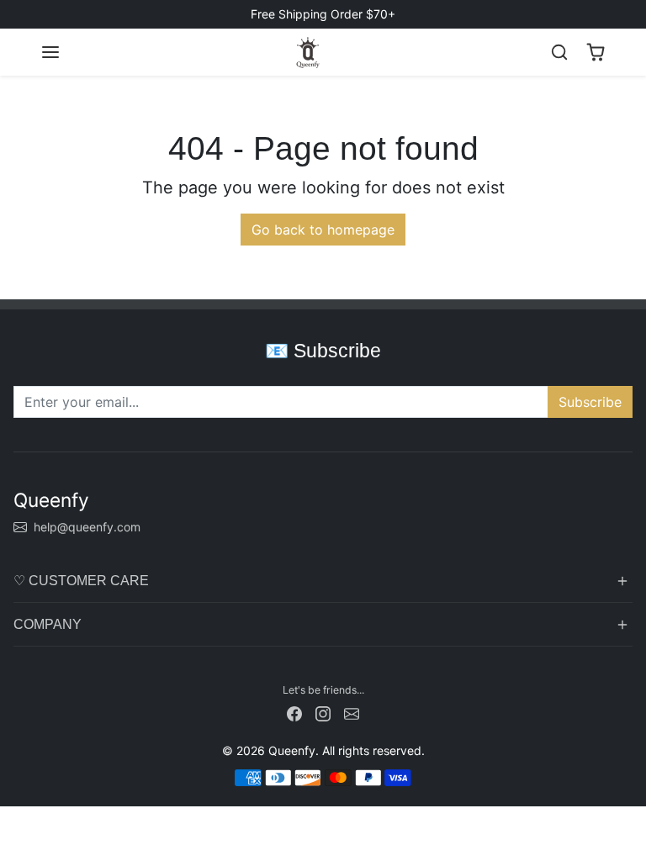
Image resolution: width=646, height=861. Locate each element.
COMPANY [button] (47, 624)
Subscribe (590, 402)
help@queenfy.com (87, 527)
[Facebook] (294, 712)
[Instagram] (323, 712)
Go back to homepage (323, 229)
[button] (50, 52)
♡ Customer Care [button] (81, 580)
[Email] (351, 712)
